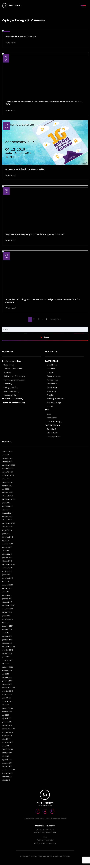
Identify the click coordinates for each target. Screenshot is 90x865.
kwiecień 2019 (7, 544)
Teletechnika (52, 384)
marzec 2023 (7, 486)
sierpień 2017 (7, 612)
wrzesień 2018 (7, 568)
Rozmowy (8, 372)
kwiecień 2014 (7, 749)
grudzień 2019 (7, 517)
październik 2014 (8, 729)
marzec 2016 (7, 671)
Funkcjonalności (10, 387)
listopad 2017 (7, 602)
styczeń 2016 (7, 677)
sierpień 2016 (7, 654)
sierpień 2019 (7, 530)
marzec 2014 (7, 753)
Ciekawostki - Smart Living (14, 376)
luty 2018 (5, 592)
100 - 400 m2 (52, 433)
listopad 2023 (7, 462)
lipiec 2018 (6, 575)
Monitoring (51, 391)
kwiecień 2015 (7, 708)
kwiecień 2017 (7, 626)
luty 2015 (5, 715)
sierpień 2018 (7, 571)
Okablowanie (52, 387)
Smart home (52, 365)
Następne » (55, 319)
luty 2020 (5, 510)
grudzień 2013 (7, 763)
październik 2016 (8, 647)
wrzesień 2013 (7, 773)
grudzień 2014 (7, 722)
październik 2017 (8, 606)
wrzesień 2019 (7, 527)
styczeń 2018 (7, 595)
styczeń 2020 (7, 513)
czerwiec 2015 (7, 701)
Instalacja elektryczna (56, 399)
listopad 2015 (7, 684)
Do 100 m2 (51, 429)
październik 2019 (8, 523)
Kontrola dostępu (54, 403)
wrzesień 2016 (7, 650)
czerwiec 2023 (8, 475)
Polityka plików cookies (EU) (45, 843)
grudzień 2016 (7, 640)
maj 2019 (5, 541)
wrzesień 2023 (7, 469)
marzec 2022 (7, 506)
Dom (49, 414)
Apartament (52, 418)
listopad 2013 (7, 766)
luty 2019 (5, 551)
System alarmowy (54, 376)
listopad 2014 (7, 725)
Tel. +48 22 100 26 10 (45, 829)
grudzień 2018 (7, 558)
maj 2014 (5, 746)
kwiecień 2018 (7, 585)
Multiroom (51, 369)
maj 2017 (5, 623)
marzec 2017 (7, 630)
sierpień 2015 (7, 695)
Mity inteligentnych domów (14, 380)
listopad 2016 (7, 643)
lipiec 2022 (6, 503)
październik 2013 (8, 770)
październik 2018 (8, 564)
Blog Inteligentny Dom (11, 361)
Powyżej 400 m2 (53, 437)
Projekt (50, 395)
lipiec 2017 (6, 616)
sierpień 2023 (7, 472)
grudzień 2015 (7, 681)
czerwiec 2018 (7, 578)
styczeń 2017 (7, 636)
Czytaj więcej (10, 43)
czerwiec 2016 (7, 660)
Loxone (50, 372)
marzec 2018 (7, 588)
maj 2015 (5, 705)
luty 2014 (5, 756)
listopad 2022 (7, 496)
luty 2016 (5, 674)
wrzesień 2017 (7, 609)
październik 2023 (8, 465)
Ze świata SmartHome (13, 369)
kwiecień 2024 (7, 452)
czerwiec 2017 (7, 619)
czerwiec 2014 (7, 743)
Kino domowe (52, 380)
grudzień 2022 (7, 493)
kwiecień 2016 (7, 667)
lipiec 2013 (6, 780)
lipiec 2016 (6, 657)
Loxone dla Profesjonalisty (13, 403)
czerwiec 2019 (7, 537)
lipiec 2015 (6, 698)
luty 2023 (5, 489)
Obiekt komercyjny (54, 421)
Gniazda (50, 406)
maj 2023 (5, 479)
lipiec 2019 (6, 534)
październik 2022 (8, 499)
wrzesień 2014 (7, 732)
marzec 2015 (7, 712)
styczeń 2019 (7, 554)
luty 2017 (5, 633)
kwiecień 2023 (7, 482)
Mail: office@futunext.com (45, 832)
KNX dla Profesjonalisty (12, 399)
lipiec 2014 (6, 739)
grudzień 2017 (7, 599)
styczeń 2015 (7, 719)
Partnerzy (8, 384)
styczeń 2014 (7, 760)
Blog (45, 837)
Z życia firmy (9, 365)
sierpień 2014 (7, 736)
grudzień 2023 (7, 458)
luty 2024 (5, 455)
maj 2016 (5, 664)
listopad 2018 (7, 561)
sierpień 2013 (7, 777)
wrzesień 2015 (7, 691)
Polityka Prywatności (45, 840)
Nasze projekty (10, 395)
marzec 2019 (7, 547)
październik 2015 (8, 688)
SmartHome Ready (11, 391)
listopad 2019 (7, 520)
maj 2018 (5, 582)
